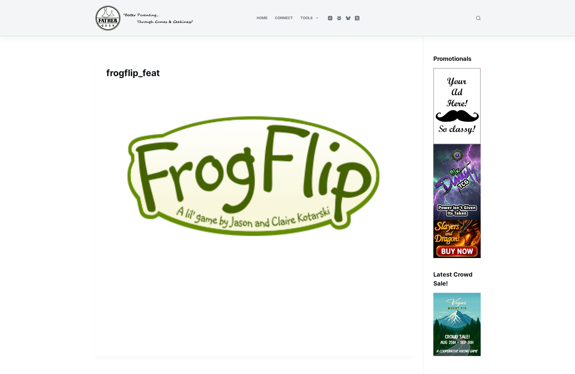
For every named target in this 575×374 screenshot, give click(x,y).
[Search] (478, 18)
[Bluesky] (348, 18)
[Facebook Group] (339, 18)
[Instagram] (330, 18)
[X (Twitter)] (357, 18)
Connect (284, 18)
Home (262, 18)
